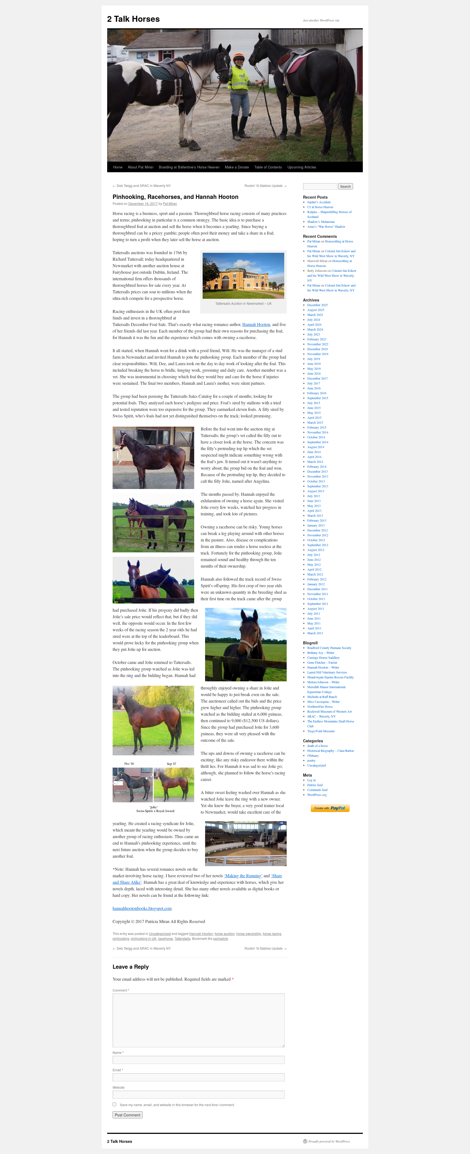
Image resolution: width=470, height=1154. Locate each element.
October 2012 (316, 540)
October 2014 (316, 437)
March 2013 (315, 515)
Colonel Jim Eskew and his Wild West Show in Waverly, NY (332, 275)
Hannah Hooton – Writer (323, 667)
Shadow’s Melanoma (321, 221)
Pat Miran (170, 203)
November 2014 (317, 432)
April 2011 (314, 628)
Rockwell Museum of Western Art (329, 711)
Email (118, 1069)
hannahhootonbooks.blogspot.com (142, 908)
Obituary (313, 755)
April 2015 (314, 417)
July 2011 (313, 613)
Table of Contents (268, 167)
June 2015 (314, 407)
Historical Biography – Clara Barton (330, 750)
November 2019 (317, 354)
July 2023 (313, 334)
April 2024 (314, 324)
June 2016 (314, 388)
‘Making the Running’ (243, 875)
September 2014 (317, 442)
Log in (311, 780)
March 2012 (315, 574)
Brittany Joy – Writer (320, 652)
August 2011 (315, 608)
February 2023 (316, 339)
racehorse (165, 938)
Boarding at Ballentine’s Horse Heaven (189, 167)
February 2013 (316, 520)
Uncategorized (160, 933)
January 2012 (316, 584)
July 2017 (313, 383)
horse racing (272, 933)
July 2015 (313, 403)
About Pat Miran (140, 167)
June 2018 (314, 373)
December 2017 (317, 378)
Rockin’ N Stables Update (266, 185)
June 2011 (314, 618)
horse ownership (248, 933)
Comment (121, 990)
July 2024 (313, 319)
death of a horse (317, 745)
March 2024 (315, 329)
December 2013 (317, 471)
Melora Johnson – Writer (323, 682)
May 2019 (314, 368)
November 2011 (317, 594)
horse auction (225, 933)
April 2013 (314, 510)
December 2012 (317, 530)
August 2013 (315, 491)
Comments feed (317, 789)
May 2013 (314, 505)
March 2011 (315, 633)
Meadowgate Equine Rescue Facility (330, 677)
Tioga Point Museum (321, 731)
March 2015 (315, 422)
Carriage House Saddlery (323, 657)
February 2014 (316, 466)
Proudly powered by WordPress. (329, 1141)
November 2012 (317, 535)
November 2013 (317, 476)
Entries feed (315, 785)
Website (119, 1087)
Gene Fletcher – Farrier (322, 662)
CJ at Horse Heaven (320, 207)
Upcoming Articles (301, 167)
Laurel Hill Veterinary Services (327, 672)
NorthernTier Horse (320, 706)
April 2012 (314, 569)
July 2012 (313, 554)
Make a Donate (237, 167)
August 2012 (315, 549)
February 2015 (316, 427)
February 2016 (316, 393)
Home (117, 167)
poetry (311, 760)
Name (118, 1052)
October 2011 (316, 598)
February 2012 (316, 579)
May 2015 (314, 412)
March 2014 (315, 461)
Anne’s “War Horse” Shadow (326, 226)
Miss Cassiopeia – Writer (323, 701)
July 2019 (313, 358)
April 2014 (314, 456)
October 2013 (316, 481)
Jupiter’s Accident (318, 202)
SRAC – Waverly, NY (321, 716)
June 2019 (314, 363)
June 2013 (314, 500)
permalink (220, 938)
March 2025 (315, 314)
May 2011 (314, 623)
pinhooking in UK (143, 938)
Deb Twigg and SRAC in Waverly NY (142, 185)
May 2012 (314, 564)
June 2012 (314, 559)
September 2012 (317, 545)
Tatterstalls (182, 938)
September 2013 (317, 486)
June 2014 (314, 452)
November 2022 (317, 344)
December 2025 (317, 305)
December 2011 (317, 589)
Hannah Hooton (256, 324)
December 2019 (317, 349)
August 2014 (315, 447)
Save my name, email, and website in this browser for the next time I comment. (177, 1104)
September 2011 (317, 603)
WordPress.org (317, 794)
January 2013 (316, 525)
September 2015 (317, 398)
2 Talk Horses (133, 18)
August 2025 (315, 309)
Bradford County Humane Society (329, 647)
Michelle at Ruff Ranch (322, 696)
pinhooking (121, 938)
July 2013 (313, 496)
